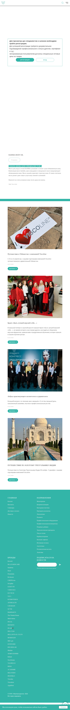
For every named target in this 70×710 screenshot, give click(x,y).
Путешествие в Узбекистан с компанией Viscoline (27, 254)
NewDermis (11, 660)
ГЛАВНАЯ (12, 498)
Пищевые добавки (42, 527)
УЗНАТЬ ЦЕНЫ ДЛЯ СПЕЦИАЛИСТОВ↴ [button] (25, 166)
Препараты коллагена (43, 511)
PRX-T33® (11, 631)
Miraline (10, 650)
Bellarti (10, 657)
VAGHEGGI (11, 663)
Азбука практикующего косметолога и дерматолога (28, 396)
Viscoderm (11, 682)
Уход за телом (41, 533)
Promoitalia (11, 574)
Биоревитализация (42, 504)
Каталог (10, 501)
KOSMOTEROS (13, 599)
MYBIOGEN (12, 637)
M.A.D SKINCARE (14, 564)
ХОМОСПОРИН (13, 653)
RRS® (10, 666)
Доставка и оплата (13, 511)
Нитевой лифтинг (42, 539)
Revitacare (11, 577)
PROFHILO (11, 676)
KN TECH (11, 593)
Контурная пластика (43, 508)
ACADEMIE (11, 669)
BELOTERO (11, 673)
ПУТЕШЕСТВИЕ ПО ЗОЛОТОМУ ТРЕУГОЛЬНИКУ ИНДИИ (32, 465)
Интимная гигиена (43, 543)
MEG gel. (10, 641)
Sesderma (10, 567)
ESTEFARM (11, 644)
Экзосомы (40, 552)
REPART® (11, 625)
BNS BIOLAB (12, 647)
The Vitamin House (13, 615)
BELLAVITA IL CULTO (15, 634)
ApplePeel (11, 685)
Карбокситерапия (42, 536)
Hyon (9, 570)
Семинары (11, 508)
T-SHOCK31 (11, 590)
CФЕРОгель (11, 580)
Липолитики (41, 514)
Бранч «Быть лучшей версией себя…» (22, 323)
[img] (3, 2)
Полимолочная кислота (44, 549)
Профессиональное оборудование (47, 520)
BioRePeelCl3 (12, 612)
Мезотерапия (41, 501)
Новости (10, 514)
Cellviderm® (11, 606)
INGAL (10, 622)
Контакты (11, 504)
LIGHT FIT (11, 586)
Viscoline (10, 679)
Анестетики (40, 546)
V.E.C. (10, 596)
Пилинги (40, 517)
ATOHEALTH (12, 602)
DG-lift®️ (11, 628)
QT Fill (10, 609)
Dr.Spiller (10, 583)
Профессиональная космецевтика (47, 524)
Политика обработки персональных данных (46, 568)
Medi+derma (11, 618)
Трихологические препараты (46, 530)
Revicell (10, 561)
